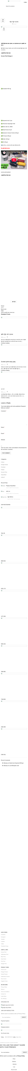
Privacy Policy (21, 1056)
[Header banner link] (14, 535)
